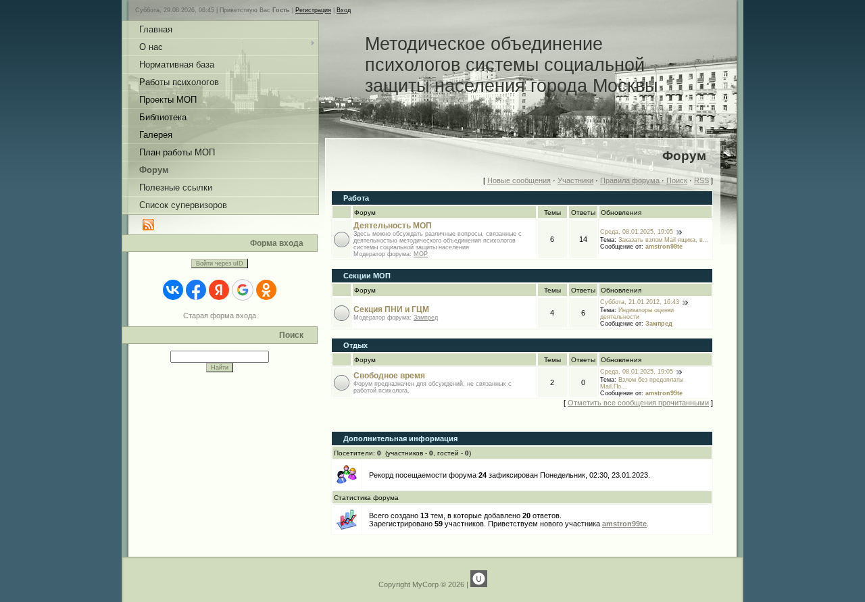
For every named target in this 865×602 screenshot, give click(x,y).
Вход (344, 10)
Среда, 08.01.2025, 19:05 (636, 231)
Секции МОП (367, 276)
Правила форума (630, 180)
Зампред (426, 317)
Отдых (355, 345)
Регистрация (313, 10)
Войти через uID (219, 263)
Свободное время (389, 375)
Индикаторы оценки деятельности (637, 313)
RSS (701, 180)
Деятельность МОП (392, 225)
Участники (575, 180)
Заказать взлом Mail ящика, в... (663, 239)
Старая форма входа (219, 315)
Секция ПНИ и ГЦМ (391, 309)
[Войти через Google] (242, 290)
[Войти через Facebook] (196, 290)
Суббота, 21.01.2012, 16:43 (639, 302)
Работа (356, 198)
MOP (421, 254)
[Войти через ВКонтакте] (173, 290)
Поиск (676, 180)
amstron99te (664, 246)
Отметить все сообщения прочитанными (638, 403)
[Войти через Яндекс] (219, 290)
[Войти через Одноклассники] (266, 290)
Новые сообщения (519, 180)
